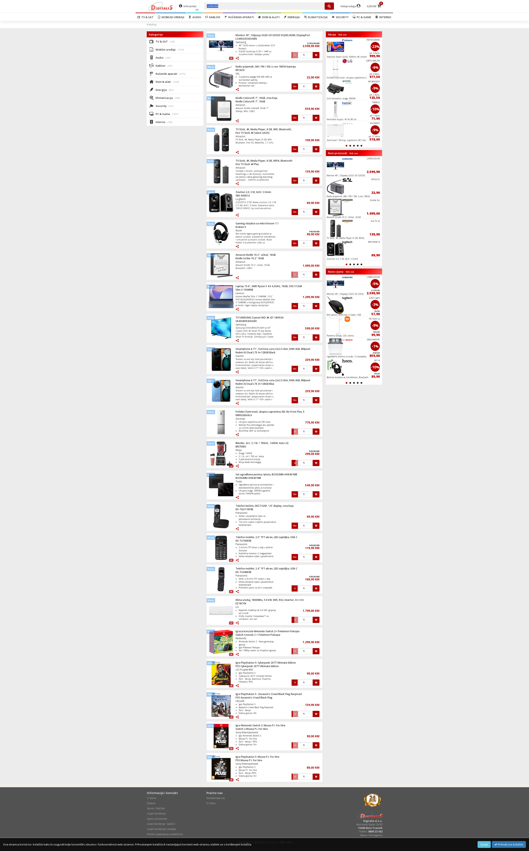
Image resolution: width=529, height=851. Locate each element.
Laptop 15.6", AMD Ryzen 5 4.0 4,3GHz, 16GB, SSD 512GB (269, 286)
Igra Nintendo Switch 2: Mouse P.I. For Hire (260, 725)
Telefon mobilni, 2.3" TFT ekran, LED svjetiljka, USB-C (266, 537)
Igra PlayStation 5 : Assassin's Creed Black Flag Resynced (269, 694)
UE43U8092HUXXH (246, 321)
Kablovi (214, 17)
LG (237, 607)
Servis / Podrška (156, 808)
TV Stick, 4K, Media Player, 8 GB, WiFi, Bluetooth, (264, 129)
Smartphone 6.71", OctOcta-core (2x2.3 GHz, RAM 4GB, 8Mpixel (273, 349)
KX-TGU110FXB (244, 509)
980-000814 (243, 195)
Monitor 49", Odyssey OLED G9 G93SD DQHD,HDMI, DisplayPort (273, 35)
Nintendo (241, 638)
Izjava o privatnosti (157, 818)
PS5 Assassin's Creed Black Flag (254, 697)
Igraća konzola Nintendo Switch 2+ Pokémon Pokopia (267, 631)
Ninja (239, 450)
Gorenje (240, 418)
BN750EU (241, 446)
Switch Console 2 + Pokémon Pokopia (258, 635)
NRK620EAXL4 (244, 415)
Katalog (151, 24)
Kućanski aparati (240, 17)
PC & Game (363, 17)
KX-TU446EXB (243, 572)
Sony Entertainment (247, 732)
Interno (384, 17)
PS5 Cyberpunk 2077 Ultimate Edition (257, 666)
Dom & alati (270, 17)
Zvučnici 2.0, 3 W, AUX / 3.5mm (253, 192)
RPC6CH (240, 70)
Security (342, 17)
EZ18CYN (241, 603)
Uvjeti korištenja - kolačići (161, 824)
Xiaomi (240, 356)
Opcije (484, 844)
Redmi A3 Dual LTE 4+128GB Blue (255, 384)
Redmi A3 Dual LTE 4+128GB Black (255, 352)
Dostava (151, 803)
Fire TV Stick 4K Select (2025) (252, 133)
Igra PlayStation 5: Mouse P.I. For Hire (257, 757)
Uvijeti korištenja (156, 813)
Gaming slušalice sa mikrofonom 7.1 (257, 223)
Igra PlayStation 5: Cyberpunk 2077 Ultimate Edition (266, 662)
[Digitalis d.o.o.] (160, 6)
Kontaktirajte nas (215, 798)
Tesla (239, 481)
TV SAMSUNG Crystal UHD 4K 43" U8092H (260, 317)
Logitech (240, 199)
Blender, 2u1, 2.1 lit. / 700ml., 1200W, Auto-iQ (262, 443)
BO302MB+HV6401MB (248, 478)
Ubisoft (240, 701)
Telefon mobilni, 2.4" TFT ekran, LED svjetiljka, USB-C (266, 568)
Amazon (240, 105)
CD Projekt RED (244, 669)
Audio (196, 17)
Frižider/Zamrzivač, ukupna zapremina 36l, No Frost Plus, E (270, 411)
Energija (293, 17)
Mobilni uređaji (172, 17)
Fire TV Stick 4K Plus (247, 164)
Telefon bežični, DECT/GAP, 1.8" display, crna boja (265, 506)
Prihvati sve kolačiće (510, 844)
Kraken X (241, 227)
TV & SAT (147, 17)
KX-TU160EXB (243, 540)
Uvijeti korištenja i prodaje (161, 829)
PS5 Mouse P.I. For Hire (249, 760)
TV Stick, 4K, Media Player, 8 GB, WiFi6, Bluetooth (264, 160)
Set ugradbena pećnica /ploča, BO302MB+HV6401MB (266, 474)
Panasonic (242, 513)
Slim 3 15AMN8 (244, 289)
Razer (239, 230)
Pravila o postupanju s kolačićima (165, 834)
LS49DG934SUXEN (246, 38)
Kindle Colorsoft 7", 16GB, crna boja (256, 98)
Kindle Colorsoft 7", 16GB (250, 101)
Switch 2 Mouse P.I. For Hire (252, 729)
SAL (238, 73)
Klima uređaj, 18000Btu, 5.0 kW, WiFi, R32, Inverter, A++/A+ (270, 600)
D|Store (211, 803)
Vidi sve (342, 34)
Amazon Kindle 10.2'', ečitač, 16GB (256, 255)
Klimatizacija (317, 17)
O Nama (151, 798)
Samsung (241, 42)
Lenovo (240, 293)
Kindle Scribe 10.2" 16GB (250, 258)
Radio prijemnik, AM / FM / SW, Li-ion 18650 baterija (266, 66)
